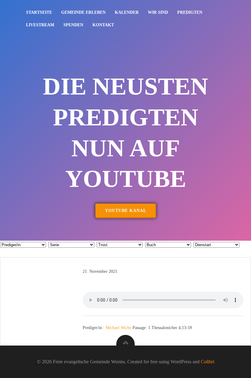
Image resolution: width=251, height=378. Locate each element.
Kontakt (103, 25)
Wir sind (158, 12)
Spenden (73, 25)
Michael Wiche (118, 327)
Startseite (39, 12)
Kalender (127, 12)
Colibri (207, 361)
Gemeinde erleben (83, 12)
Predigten (189, 12)
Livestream (40, 25)
